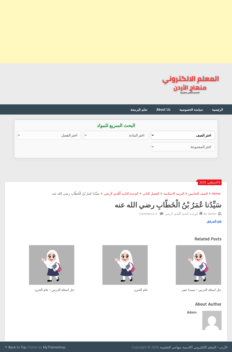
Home (216, 193)
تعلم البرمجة (138, 109)
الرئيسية (217, 109)
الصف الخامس (198, 193)
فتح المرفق (214, 221)
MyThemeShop (54, 347)
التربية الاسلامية (173, 193)
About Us (163, 109)
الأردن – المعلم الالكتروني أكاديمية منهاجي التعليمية (193, 347)
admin (212, 214)
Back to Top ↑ (15, 347)
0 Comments (148, 214)
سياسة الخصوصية (191, 109)
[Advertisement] (116, 31)
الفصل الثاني (151, 193)
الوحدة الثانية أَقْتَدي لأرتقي (121, 193)
